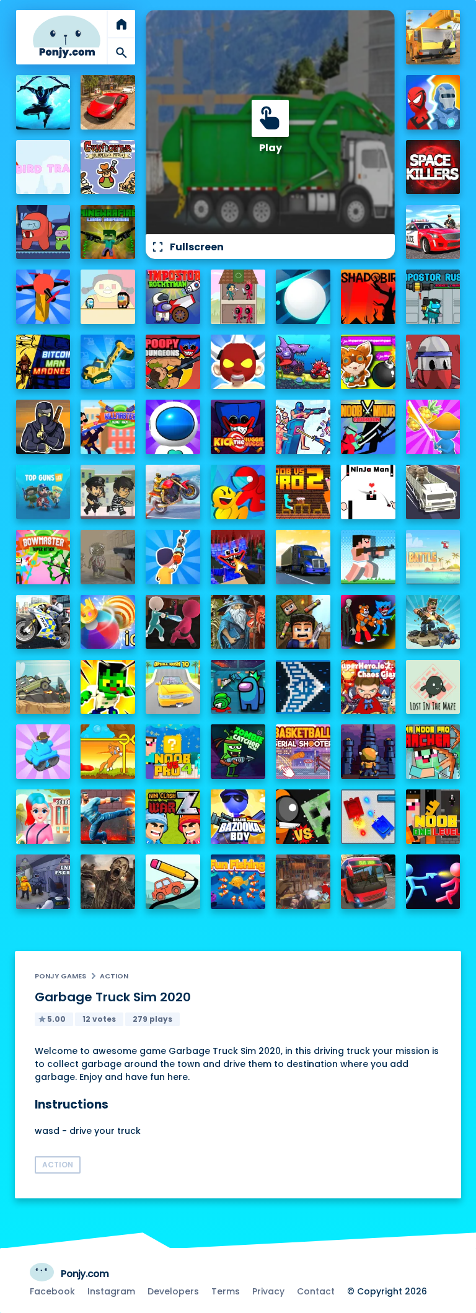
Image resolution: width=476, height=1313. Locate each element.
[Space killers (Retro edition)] (433, 167)
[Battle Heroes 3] (238, 622)
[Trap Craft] (108, 687)
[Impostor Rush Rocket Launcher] (433, 297)
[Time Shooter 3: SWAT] (303, 427)
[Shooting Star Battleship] (303, 687)
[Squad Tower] (238, 297)
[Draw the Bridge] (173, 881)
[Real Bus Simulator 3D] (368, 881)
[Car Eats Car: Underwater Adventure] (303, 362)
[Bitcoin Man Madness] (43, 362)
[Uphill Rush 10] (173, 687)
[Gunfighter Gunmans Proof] (108, 167)
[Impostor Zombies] (43, 232)
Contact (316, 1291)
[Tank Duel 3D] (368, 816)
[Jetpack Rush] (173, 427)
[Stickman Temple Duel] (433, 881)
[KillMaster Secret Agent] (108, 427)
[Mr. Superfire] (433, 622)
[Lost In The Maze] (433, 687)
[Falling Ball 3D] (303, 297)
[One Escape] (43, 881)
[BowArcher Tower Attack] (43, 557)
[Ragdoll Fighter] (303, 622)
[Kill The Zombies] (108, 557)
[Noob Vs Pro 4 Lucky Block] (173, 751)
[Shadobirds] (368, 297)
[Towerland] (368, 751)
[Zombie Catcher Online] (238, 751)
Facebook (52, 1291)
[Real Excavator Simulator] (108, 362)
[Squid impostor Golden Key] (108, 297)
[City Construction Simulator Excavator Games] (433, 37)
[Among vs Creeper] (303, 816)
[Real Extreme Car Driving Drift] (108, 102)
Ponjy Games (60, 976)
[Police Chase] (108, 492)
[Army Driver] (43, 687)
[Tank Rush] (43, 751)
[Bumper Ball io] (108, 622)
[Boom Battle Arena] (368, 362)
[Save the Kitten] (108, 751)
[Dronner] (43, 297)
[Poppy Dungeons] (173, 362)
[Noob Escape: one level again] (433, 816)
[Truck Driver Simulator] (303, 557)
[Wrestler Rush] (238, 362)
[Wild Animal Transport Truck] (433, 492)
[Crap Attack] (433, 362)
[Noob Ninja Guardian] (368, 427)
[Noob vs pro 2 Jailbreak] (303, 492)
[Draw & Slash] (433, 427)
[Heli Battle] (433, 557)
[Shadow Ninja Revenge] (43, 102)
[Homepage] (67, 36)
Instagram (111, 1291)
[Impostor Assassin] (238, 687)
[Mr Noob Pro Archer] (433, 751)
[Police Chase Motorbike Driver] (43, 622)
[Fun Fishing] (238, 881)
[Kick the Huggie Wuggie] (238, 427)
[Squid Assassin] (173, 622)
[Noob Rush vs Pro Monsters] (368, 557)
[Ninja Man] (368, 492)
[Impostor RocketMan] (173, 297)
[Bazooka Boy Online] (238, 816)
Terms (225, 1291)
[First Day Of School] (43, 816)
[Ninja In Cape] (43, 427)
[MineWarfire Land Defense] (108, 232)
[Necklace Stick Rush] (173, 557)
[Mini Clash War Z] (173, 816)
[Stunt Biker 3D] (173, 492)
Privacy (268, 1291)
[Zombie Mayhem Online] (108, 881)
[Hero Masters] (433, 102)
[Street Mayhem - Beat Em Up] (108, 816)
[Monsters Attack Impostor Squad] (368, 622)
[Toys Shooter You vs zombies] (303, 881)
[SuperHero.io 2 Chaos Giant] (368, 687)
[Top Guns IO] (43, 492)
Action (114, 976)
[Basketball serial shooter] (303, 751)
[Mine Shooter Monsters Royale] (238, 557)
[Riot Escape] (238, 492)
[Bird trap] (43, 167)
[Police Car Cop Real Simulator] (433, 232)
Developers (173, 1291)
